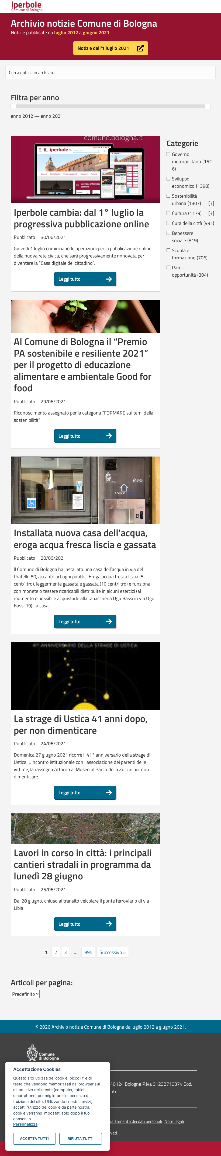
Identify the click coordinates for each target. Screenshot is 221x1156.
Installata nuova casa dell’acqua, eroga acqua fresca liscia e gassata (85, 538)
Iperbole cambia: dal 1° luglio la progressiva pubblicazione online (81, 218)
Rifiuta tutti (81, 1138)
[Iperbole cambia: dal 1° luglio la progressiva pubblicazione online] (85, 169)
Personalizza (25, 1124)
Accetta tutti (34, 1138)
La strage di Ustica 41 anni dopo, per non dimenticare (81, 724)
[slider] (13, 106)
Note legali (174, 1121)
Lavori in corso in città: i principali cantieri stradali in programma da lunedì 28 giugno (83, 864)
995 (88, 952)
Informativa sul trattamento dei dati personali (121, 1121)
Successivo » (112, 952)
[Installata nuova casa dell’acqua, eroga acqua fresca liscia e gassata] (85, 504)
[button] (110, 48)
